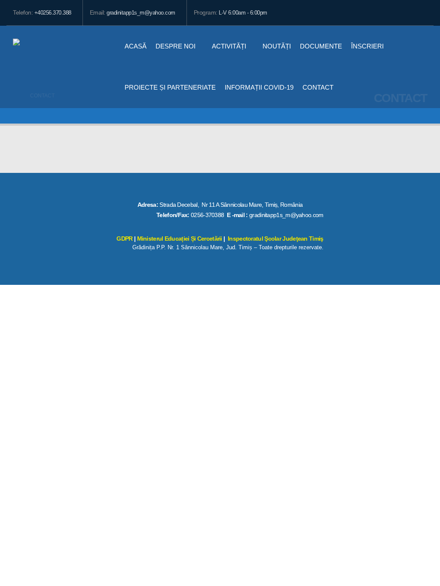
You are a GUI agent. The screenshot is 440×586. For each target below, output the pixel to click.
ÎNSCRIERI (367, 46)
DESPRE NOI (176, 46)
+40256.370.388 (52, 13)
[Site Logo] (60, 67)
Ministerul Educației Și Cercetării (179, 238)
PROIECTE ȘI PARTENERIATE (170, 87)
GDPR (124, 238)
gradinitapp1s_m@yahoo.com (141, 13)
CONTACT (317, 87)
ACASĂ (136, 46)
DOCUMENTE (321, 46)
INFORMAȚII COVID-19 (259, 87)
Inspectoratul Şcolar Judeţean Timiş (276, 238)
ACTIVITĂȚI (229, 46)
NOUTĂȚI (277, 46)
